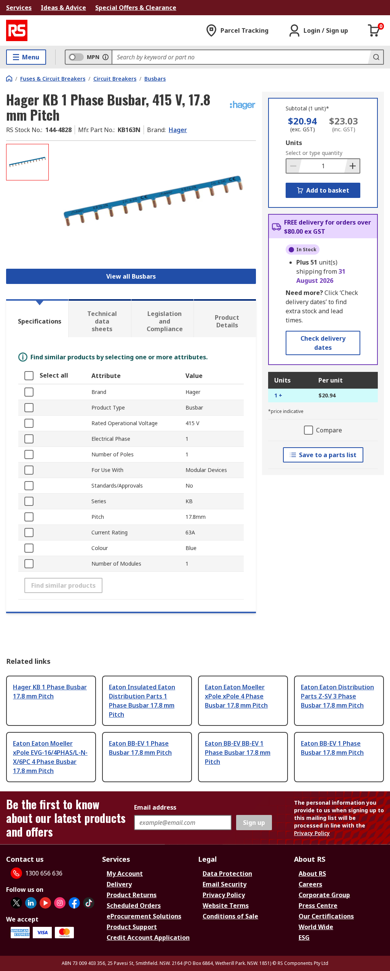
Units (294, 143)
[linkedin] (31, 903)
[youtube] (45, 903)
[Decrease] (294, 166)
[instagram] (60, 903)
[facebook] (74, 903)
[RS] (16, 30)
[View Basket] (374, 30)
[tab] (37, 318)
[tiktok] (88, 903)
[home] (9, 78)
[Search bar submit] (375, 57)
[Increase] (352, 166)
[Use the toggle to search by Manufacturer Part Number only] (105, 57)
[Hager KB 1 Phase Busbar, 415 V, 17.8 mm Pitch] (153, 201)
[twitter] (16, 903)
